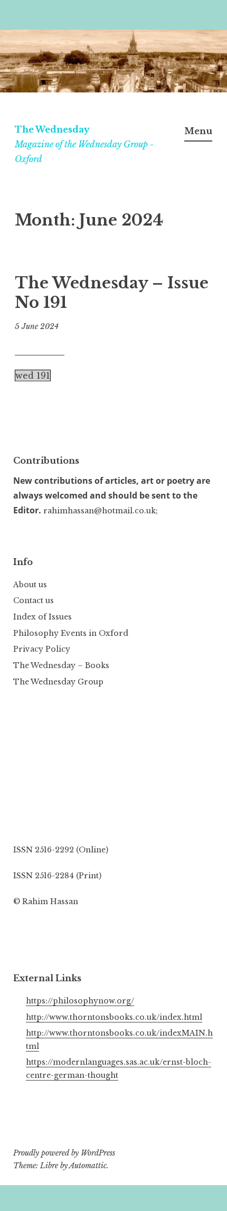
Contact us (33, 600)
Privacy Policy (41, 649)
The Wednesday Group (58, 682)
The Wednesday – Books (61, 665)
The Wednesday (52, 129)
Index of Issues (42, 617)
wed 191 (32, 375)
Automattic (88, 1165)
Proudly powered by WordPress (64, 1153)
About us (30, 584)
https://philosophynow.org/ (80, 1001)
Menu (198, 131)
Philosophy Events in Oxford (70, 633)
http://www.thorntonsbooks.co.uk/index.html (114, 1017)
